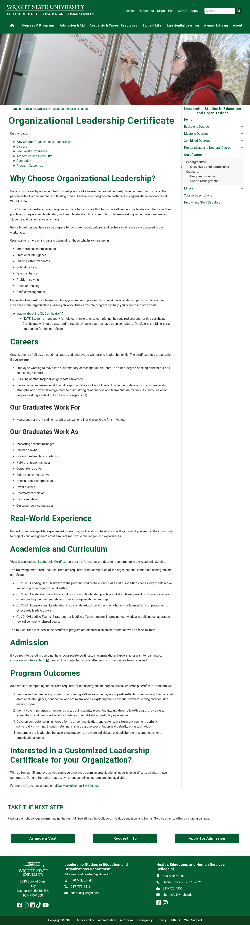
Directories (146, 11)
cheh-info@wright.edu (177, 895)
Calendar (130, 11)
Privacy (161, 920)
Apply (194, 11)
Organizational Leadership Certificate (43, 562)
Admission (24, 161)
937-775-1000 (33, 895)
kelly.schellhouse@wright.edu (78, 786)
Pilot (171, 11)
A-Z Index (126, 920)
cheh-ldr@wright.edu (85, 893)
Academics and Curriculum (34, 156)
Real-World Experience (32, 151)
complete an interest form (30, 660)
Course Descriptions (198, 195)
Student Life (151, 25)
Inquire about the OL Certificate (39, 313)
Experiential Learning (182, 25)
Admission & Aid (72, 25)
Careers (22, 146)
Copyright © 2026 (60, 920)
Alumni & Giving (216, 25)
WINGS (182, 11)
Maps (161, 11)
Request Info (125, 838)
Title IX (175, 920)
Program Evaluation (203, 176)
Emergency (145, 920)
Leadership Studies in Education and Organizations (55, 109)
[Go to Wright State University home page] (45, 7)
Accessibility (85, 920)
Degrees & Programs (38, 25)
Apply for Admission (207, 838)
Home (188, 119)
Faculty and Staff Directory (202, 202)
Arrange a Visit (43, 838)
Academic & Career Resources (114, 25)
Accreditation (107, 920)
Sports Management (204, 181)
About (237, 25)
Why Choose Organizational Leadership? (44, 142)
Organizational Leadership (209, 167)
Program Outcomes (30, 165)
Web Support (193, 920)
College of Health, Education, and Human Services (45, 14)
